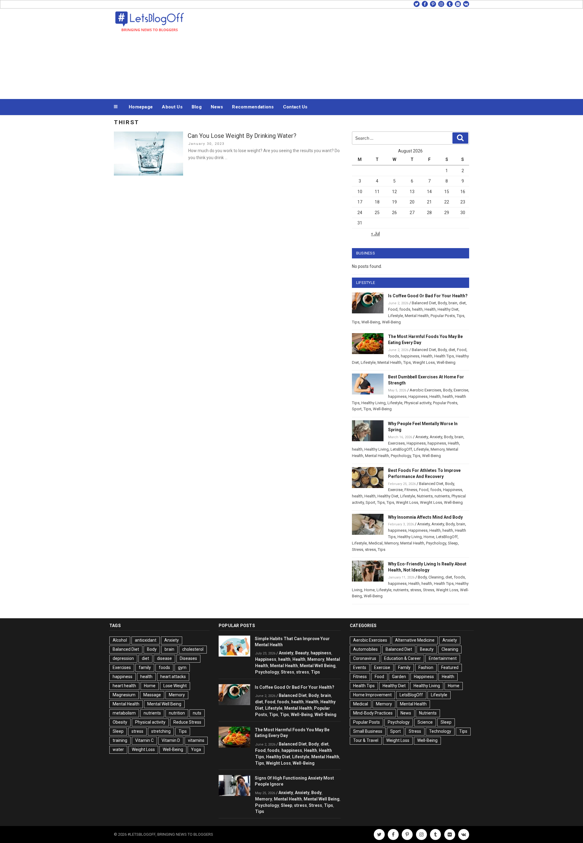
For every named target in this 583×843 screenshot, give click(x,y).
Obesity (120, 722)
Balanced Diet (424, 303)
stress (370, 549)
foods (404, 309)
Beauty (302, 652)
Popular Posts (443, 315)
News (217, 107)
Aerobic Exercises (425, 390)
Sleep (453, 543)
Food (392, 309)
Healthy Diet (448, 309)
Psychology (401, 455)
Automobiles (365, 649)
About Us (172, 107)
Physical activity (417, 403)
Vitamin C (144, 740)
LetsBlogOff (401, 449)
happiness (410, 356)
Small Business (367, 731)
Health (430, 309)
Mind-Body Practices (373, 713)
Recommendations (253, 107)
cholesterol (192, 649)
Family (404, 667)
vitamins (196, 740)
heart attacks (173, 676)
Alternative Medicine (415, 640)
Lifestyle (395, 315)
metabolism (124, 713)
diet (462, 303)
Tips (460, 315)
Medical (376, 543)
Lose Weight (175, 685)
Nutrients (425, 496)
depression (123, 658)
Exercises (396, 443)
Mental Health (417, 315)
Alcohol (120, 640)
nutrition (177, 713)
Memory (438, 449)
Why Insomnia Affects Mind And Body (425, 517)
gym (182, 667)
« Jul (375, 233)
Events (359, 667)
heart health (124, 685)
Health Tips (444, 356)
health (417, 309)
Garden (399, 676)
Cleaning (436, 577)
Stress (357, 549)
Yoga (196, 749)
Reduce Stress (187, 722)
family (145, 667)
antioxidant (145, 640)
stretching (161, 731)
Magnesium (124, 694)
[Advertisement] (352, 52)
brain (452, 303)
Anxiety (421, 437)
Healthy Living (373, 403)
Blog (197, 107)
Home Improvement (372, 694)
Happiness (418, 396)
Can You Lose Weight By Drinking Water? (242, 135)
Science (425, 722)
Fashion (425, 667)
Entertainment (443, 658)
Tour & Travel (365, 740)
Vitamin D (171, 740)
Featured (450, 667)
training (120, 740)
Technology (440, 731)
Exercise (461, 390)
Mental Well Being (164, 703)
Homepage (141, 107)
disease (164, 658)
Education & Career (402, 658)
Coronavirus (364, 658)
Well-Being (370, 322)
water (118, 749)
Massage (152, 694)
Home (429, 536)
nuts (197, 713)
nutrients (442, 496)
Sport (357, 409)
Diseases (188, 658)
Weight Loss (424, 362)
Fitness (410, 489)
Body (442, 303)
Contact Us (295, 107)
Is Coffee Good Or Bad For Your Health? (428, 295)
